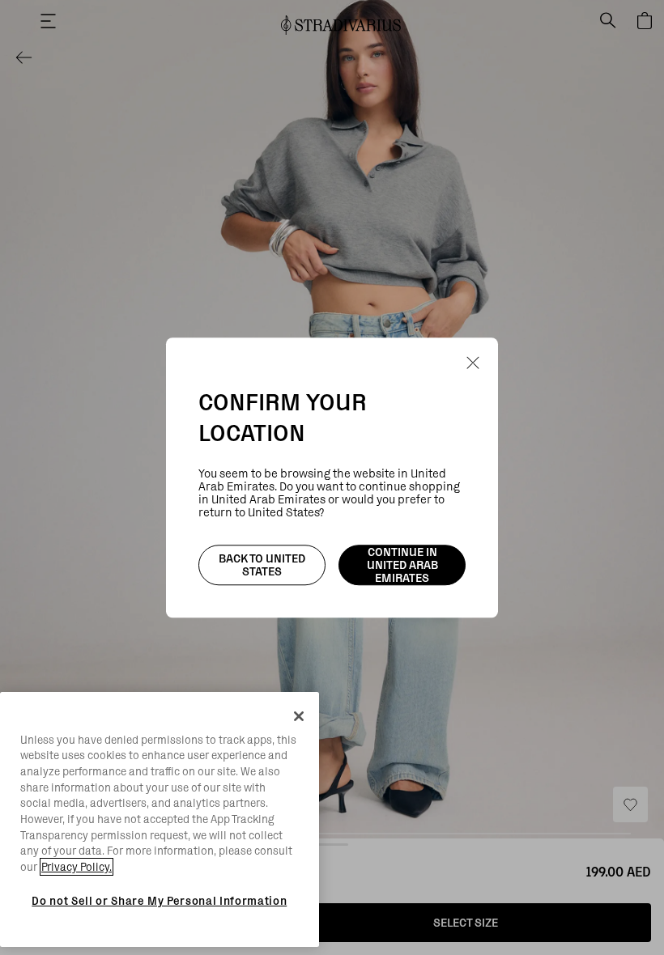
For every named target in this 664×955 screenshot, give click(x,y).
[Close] (299, 716)
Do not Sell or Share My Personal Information (159, 900)
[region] (159, 820)
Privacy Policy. (76, 867)
